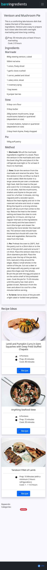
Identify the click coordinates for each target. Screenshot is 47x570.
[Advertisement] (23, 539)
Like (42, 565)
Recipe (24, 370)
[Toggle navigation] (42, 4)
